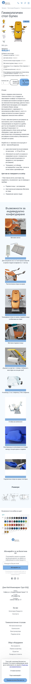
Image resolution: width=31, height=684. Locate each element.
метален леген (10, 58)
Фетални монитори (15, 626)
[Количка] (21, 3)
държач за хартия (11, 55)
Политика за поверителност (19, 666)
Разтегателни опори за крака (14, 60)
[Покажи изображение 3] (4, 31)
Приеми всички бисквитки (15, 680)
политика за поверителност (18, 573)
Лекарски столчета (15, 654)
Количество (5, 80)
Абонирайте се (15, 567)
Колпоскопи (15, 628)
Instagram (18, 578)
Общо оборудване (15, 643)
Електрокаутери (15, 631)
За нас (15, 608)
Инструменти (15, 646)
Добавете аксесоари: (8, 53)
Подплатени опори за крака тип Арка (16, 76)
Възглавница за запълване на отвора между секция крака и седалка (16, 72)
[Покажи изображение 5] (4, 41)
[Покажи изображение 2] (4, 26)
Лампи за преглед (15, 649)
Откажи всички (15, 671)
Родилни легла (15, 634)
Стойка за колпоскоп (12, 69)
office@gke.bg (15, 596)
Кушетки (16, 651)
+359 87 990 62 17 (18, 3)
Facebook (12, 578)
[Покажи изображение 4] (4, 36)
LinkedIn (15, 578)
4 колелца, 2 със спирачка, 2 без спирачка (16, 66)
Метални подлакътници (13, 63)
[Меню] (28, 3)
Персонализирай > (15, 675)
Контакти (15, 614)
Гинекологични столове (16, 622)
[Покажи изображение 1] (4, 21)
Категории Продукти (15, 611)
